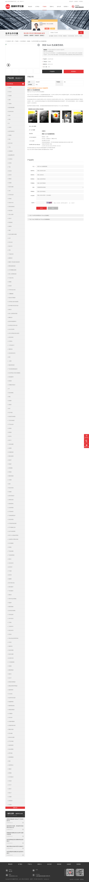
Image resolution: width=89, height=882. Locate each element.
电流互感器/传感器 (13, 234)
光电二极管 (11, 214)
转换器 (10, 666)
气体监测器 (11, 551)
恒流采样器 (11, 519)
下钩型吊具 (11, 254)
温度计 (10, 788)
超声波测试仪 (11, 131)
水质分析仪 (11, 563)
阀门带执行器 (11, 582)
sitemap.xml (46, 879)
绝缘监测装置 (11, 709)
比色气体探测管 (12, 531)
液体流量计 (11, 586)
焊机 (9, 119)
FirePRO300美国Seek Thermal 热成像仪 (40, 215)
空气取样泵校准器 (12, 523)
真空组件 (10, 800)
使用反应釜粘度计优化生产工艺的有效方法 (15, 820)
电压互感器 (11, 186)
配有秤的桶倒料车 (12, 321)
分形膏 (10, 479)
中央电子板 (11, 277)
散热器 (10, 432)
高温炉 (10, 464)
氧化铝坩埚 (11, 487)
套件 (9, 115)
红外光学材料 (11, 329)
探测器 (10, 772)
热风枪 (10, 428)
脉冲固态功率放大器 (13, 325)
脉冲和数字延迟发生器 (13, 305)
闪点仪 (10, 91)
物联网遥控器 (11, 705)
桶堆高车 (10, 258)
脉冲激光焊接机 (12, 610)
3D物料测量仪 (12, 721)
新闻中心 (52, 6)
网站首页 (30, 6)
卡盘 (9, 147)
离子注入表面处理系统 (13, 535)
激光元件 (10, 246)
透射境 (10, 594)
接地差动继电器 (12, 681)
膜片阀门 (10, 567)
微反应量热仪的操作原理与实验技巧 (15, 846)
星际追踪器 (11, 456)
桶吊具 (10, 309)
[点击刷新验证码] (49, 203)
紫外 (9, 357)
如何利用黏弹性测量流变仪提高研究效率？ (15, 852)
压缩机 (10, 182)
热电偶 (10, 380)
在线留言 (76, 1)
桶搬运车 (10, 317)
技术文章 (59, 6)
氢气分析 (10, 143)
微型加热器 (11, 475)
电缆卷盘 (10, 222)
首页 (12, 41)
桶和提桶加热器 (12, 265)
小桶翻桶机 (11, 293)
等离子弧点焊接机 (12, 598)
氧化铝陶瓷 (11, 749)
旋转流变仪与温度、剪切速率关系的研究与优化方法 (15, 826)
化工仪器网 (76, 879)
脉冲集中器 (11, 658)
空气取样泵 (11, 511)
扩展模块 (10, 713)
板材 (9, 483)
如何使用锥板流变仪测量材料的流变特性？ (15, 840)
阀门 (9, 408)
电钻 (9, 139)
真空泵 (10, 174)
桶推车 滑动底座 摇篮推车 (14, 262)
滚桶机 (10, 281)
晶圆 (9, 99)
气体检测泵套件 (12, 515)
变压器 (10, 804)
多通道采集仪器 (12, 725)
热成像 (28, 41)
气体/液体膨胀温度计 (13, 368)
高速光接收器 (11, 206)
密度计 (10, 559)
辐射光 (10, 673)
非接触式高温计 (12, 384)
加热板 (10, 471)
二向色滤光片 (11, 345)
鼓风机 (10, 198)
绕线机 (10, 178)
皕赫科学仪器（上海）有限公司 (17, 1)
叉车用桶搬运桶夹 (12, 269)
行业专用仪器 (23, 41)
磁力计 (10, 440)
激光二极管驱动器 (12, 273)
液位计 (10, 792)
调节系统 (10, 753)
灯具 (9, 238)
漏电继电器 (11, 670)
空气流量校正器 (12, 527)
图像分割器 (11, 729)
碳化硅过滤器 (11, 737)
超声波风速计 (11, 495)
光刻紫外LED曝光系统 (13, 539)
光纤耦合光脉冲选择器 (13, 301)
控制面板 (10, 467)
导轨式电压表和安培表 (13, 638)
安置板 (10, 491)
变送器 (10, 780)
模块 (9, 761)
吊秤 (9, 190)
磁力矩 (10, 436)
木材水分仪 (11, 202)
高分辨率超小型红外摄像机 (14, 372)
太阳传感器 (11, 444)
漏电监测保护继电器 (13, 685)
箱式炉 (10, 460)
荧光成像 (10, 733)
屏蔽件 (10, 769)
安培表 (10, 634)
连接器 (10, 448)
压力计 (10, 784)
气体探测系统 (11, 555)
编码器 (10, 226)
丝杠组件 (10, 717)
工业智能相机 (11, 662)
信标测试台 (11, 765)
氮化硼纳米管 (11, 155)
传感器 (10, 796)
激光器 (10, 285)
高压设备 (10, 210)
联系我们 (81, 1)
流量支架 (10, 349)
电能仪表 (10, 646)
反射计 (10, 218)
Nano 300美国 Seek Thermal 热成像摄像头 (41, 219)
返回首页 (71, 1)
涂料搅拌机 (11, 503)
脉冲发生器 (11, 111)
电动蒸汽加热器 (12, 416)
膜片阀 (10, 574)
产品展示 (45, 6)
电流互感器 (11, 654)
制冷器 (10, 170)
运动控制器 (11, 507)
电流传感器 (11, 650)
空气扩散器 (11, 741)
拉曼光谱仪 (11, 337)
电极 (9, 230)
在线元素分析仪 (12, 353)
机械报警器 (11, 701)
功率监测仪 (11, 614)
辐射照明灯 (11, 689)
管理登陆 (82, 879)
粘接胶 (10, 400)
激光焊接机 (11, 392)
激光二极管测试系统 (13, 313)
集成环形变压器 (12, 697)
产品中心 (30, 864)
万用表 (10, 622)
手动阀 (10, 570)
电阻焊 (10, 602)
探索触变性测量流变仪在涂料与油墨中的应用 (15, 833)
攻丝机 (10, 163)
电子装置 (10, 412)
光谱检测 (10, 151)
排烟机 (10, 135)
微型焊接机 (11, 606)
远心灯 (10, 677)
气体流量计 (11, 590)
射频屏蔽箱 (11, 757)
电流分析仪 (11, 630)
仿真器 (10, 87)
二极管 (10, 361)
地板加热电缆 (11, 365)
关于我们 (37, 6)
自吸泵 (10, 404)
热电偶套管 (11, 376)
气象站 (10, 103)
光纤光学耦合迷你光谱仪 (14, 333)
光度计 (10, 127)
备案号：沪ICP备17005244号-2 (36, 879)
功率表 (10, 642)
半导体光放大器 (12, 289)
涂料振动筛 (11, 499)
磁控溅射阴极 (11, 107)
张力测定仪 (11, 776)
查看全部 (15, 807)
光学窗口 (10, 341)
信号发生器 (11, 194)
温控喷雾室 (11, 745)
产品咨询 (52, 71)
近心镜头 (10, 693)
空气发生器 (11, 424)
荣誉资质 (59, 864)
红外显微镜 (11, 543)
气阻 (9, 166)
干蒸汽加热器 (11, 420)
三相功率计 (11, 626)
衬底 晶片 (11, 242)
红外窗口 (10, 159)
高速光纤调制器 (12, 297)
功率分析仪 (11, 618)
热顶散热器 (11, 452)
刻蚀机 (10, 547)
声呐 (9, 250)
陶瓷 (9, 396)
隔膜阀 (10, 578)
